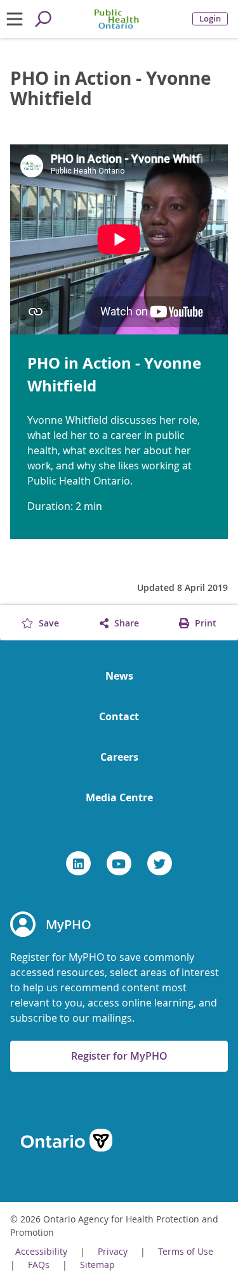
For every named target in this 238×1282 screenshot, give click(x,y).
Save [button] (47, 623)
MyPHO (68, 924)
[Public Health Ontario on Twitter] (159, 863)
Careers (119, 757)
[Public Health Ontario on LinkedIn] (78, 863)
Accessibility (41, 1251)
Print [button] (204, 623)
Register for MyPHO (119, 1056)
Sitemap (97, 1265)
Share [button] (125, 623)
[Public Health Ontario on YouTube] (119, 863)
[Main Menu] (14, 19)
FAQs (39, 1265)
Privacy (113, 1251)
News (119, 676)
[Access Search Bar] (43, 19)
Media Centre (119, 797)
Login (210, 18)
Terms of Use (185, 1251)
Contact (119, 716)
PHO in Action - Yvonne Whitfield (110, 88)
